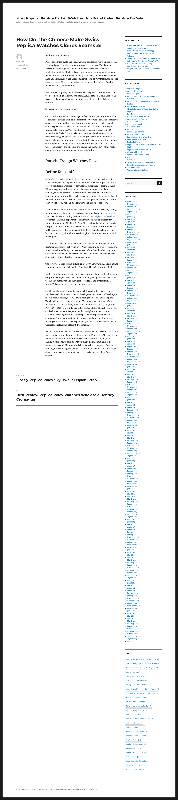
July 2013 (130, 519)
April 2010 (131, 619)
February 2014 (132, 502)
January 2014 (132, 504)
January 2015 (132, 474)
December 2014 (133, 476)
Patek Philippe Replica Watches (139, 137)
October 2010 (132, 603)
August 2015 (132, 456)
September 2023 (133, 209)
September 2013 (133, 514)
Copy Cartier (132, 689)
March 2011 (131, 591)
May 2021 (131, 280)
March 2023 (131, 224)
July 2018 (130, 367)
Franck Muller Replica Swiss (138, 119)
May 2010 (131, 616)
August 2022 (132, 242)
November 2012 (133, 540)
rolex (129, 157)
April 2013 (131, 527)
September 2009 (133, 636)
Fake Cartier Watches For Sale (138, 117)
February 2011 (132, 593)
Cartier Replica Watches (136, 106)
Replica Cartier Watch (136, 744)
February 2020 (132, 318)
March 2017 (131, 407)
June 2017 (131, 400)
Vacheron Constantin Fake (137, 170)
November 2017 (133, 387)
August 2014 (132, 486)
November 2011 (133, 570)
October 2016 (132, 420)
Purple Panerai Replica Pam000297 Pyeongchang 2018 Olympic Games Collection (140, 53)
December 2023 (133, 202)
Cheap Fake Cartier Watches (138, 685)
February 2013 (132, 532)
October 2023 (132, 207)
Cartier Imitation (133, 668)
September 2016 (133, 423)
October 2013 (132, 512)
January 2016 (132, 443)
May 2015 (131, 463)
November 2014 (133, 479)
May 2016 (131, 433)
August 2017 (132, 395)
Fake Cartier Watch (136, 697)
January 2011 (132, 596)
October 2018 (132, 359)
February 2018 (132, 380)
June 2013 (131, 522)
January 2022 (132, 260)
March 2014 (131, 499)
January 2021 (132, 291)
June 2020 (131, 308)
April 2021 (131, 283)
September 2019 (133, 331)
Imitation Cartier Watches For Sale (140, 719)
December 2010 (133, 598)
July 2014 (130, 489)
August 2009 (132, 639)
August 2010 (132, 608)
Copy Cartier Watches (149, 689)
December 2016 (133, 415)
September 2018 (133, 362)
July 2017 (130, 397)
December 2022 (133, 232)
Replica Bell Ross (133, 142)
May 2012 (131, 555)
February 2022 (132, 257)
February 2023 (132, 227)
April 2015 (131, 466)
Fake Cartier (152, 693)
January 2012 (132, 565)
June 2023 (131, 217)
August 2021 (132, 273)
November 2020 (133, 296)
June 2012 (131, 552)
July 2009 (131, 641)
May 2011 (130, 585)
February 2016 (132, 441)
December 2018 (133, 354)
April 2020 (131, 313)
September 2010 (133, 606)
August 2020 (132, 303)
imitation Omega (134, 723)
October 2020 (132, 298)
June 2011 (131, 583)
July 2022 (130, 245)
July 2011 (130, 580)
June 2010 (131, 613)
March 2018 (131, 377)
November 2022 (133, 235)
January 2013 (132, 535)
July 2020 (130, 306)
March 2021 (131, 285)
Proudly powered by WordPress (85, 789)
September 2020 (133, 301)
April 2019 (131, 344)
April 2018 (131, 374)
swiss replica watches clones (102, 216)
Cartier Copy (152, 659)
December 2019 (133, 324)
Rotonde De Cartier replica (137, 761)
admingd (20, 62)
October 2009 (132, 634)
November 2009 (133, 631)
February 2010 (132, 624)
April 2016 (131, 435)
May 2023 (131, 219)
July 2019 (130, 336)
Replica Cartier (133, 740)
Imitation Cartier (133, 714)
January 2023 (132, 229)
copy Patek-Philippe (135, 693)
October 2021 (132, 268)
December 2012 (133, 537)
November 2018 (133, 357)
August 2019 (132, 334)
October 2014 (132, 481)
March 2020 (132, 316)
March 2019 (131, 346)
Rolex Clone (21, 68)
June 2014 (131, 491)
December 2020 (133, 293)
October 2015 (132, 451)
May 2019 (131, 341)
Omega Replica (133, 129)
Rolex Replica (132, 757)
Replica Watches (134, 748)
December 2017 (133, 385)
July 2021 (130, 275)
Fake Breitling (132, 114)
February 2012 (132, 563)
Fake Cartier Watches (135, 702)
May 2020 (131, 311)
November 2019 (133, 326)
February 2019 (132, 349)
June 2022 (131, 247)
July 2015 (130, 458)
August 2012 (132, 547)
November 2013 (133, 509)
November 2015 (133, 448)
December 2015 (133, 446)
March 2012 (131, 560)
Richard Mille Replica (135, 152)
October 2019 (132, 329)
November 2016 (133, 418)
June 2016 (131, 430)
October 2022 (132, 237)
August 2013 (132, 517)
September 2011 (133, 575)
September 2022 (133, 240)
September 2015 (133, 453)
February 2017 (132, 410)
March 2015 (131, 469)
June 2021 (131, 278)
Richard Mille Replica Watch (138, 155)
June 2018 (131, 369)
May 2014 (131, 494)
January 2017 (132, 413)
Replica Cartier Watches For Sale (139, 150)
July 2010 (130, 611)
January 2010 (132, 626)
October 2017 (132, 390)
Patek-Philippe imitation (137, 731)
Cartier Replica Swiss (135, 676)
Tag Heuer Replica (134, 167)
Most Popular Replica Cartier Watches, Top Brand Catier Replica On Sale (79, 18)
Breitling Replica (133, 94)
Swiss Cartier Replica (135, 765)
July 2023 (130, 214)
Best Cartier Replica (134, 91)
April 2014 (131, 496)
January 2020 (132, 321)
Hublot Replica (133, 122)
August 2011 (131, 578)
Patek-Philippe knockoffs (137, 736)
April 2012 (131, 558)
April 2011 (131, 588)
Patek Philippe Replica (135, 134)
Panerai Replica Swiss (135, 132)
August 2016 (132, 425)
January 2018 (132, 382)
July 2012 (130, 550)
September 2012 (133, 545)
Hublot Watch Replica (135, 124)
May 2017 (131, 402)
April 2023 (131, 222)
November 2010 (133, 601)
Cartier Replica (151, 668)
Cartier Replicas (133, 672)
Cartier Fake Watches (149, 664)
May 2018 (131, 372)
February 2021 (132, 288)
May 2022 (131, 250)
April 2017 (131, 405)
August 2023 (132, 212)
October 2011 (132, 573)
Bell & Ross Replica (134, 89)
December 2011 (133, 568)
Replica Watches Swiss (136, 753)
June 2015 (131, 461)
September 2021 (133, 270)
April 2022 (131, 252)
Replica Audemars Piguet (136, 140)
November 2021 (133, 265)
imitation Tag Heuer (135, 727)
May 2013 (130, 524)
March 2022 (132, 255)
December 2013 (133, 507)
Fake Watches (144, 710)
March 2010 (131, 621)
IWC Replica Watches (135, 127)
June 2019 (131, 339)
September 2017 (133, 392)
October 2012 (132, 542)
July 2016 (130, 428)
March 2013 (131, 530)
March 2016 (131, 438)
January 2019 (132, 352)
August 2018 (132, 364)
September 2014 (133, 484)
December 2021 (133, 263)
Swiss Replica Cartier (135, 769)
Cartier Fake (132, 664)
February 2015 (132, 471)
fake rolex (131, 710)
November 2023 (133, 204)
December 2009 (133, 629)
